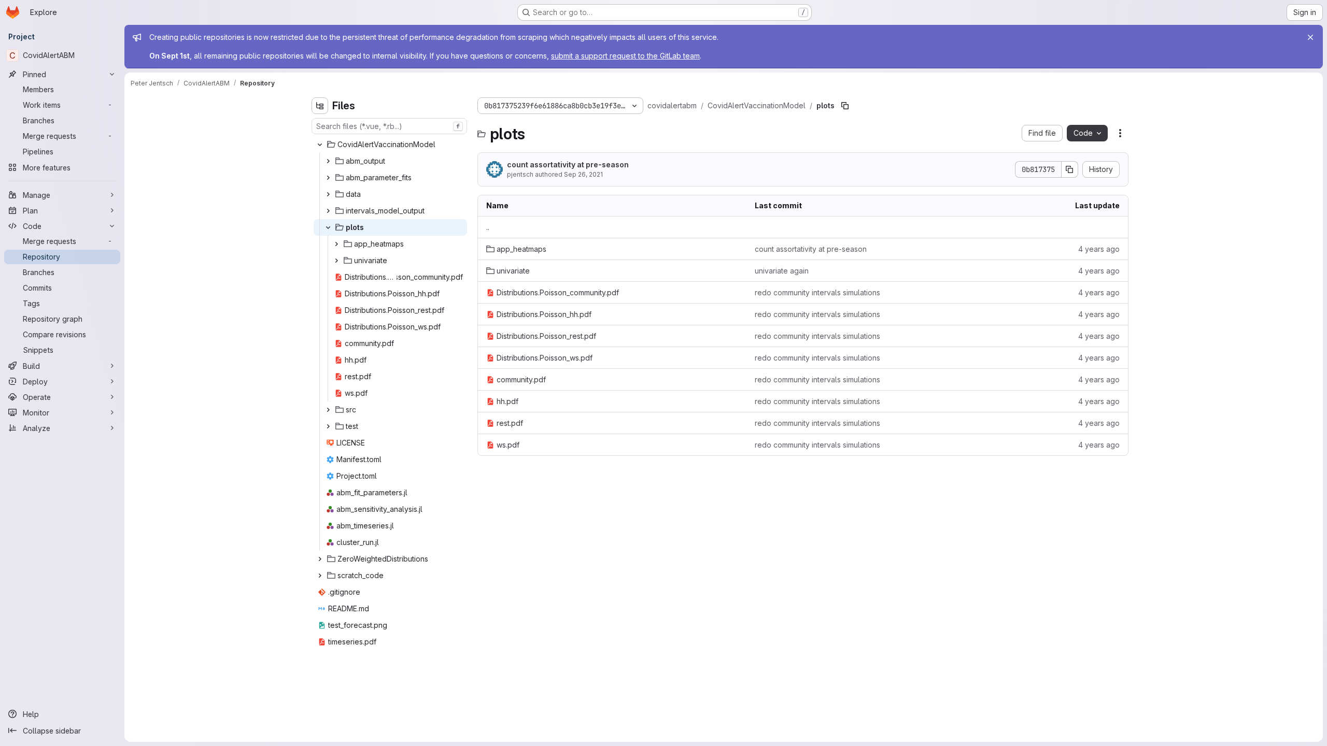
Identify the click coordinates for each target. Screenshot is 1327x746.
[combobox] (389, 126)
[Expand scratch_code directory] (320, 575)
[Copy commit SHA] (1070, 169)
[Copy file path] (845, 105)
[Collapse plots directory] (328, 227)
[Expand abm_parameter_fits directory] (328, 177)
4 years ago (1099, 249)
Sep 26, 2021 (583, 174)
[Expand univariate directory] (336, 260)
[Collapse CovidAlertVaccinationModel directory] (320, 144)
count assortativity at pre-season (568, 164)
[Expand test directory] (328, 426)
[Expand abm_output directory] (328, 161)
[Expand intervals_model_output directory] (328, 211)
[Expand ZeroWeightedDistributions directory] (320, 559)
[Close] (1310, 37)
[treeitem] (390, 144)
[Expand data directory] (328, 194)
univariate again (782, 270)
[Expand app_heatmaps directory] (336, 244)
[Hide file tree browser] (320, 105)
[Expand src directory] (328, 410)
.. (487, 227)
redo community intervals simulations (817, 292)
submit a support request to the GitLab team (625, 55)
